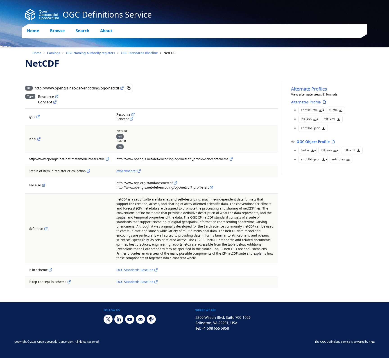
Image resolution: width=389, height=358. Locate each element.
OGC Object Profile (313, 141)
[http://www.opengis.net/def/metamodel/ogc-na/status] (88, 171)
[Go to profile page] (324, 102)
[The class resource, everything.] (57, 96)
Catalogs (53, 53)
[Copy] (129, 88)
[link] (169, 53)
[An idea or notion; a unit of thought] (55, 102)
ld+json (306, 119)
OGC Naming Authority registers (90, 53)
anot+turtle (309, 110)
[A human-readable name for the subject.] (39, 139)
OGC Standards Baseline (139, 53)
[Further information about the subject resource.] (43, 185)
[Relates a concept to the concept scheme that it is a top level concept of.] (69, 282)
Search (82, 30)
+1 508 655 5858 (215, 328)
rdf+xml (329, 119)
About (106, 30)
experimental (126, 171)
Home (33, 30)
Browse (57, 30)
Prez (372, 342)
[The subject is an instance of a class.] (38, 117)
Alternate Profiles (309, 89)
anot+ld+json (310, 128)
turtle (333, 110)
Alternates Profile (306, 102)
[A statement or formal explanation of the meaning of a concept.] (46, 228)
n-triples (338, 159)
